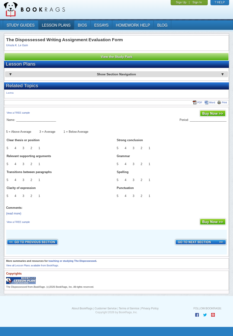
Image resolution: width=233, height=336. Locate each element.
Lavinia (10, 93)
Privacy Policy (150, 308)
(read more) (13, 213)
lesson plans (56, 25)
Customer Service (106, 308)
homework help (133, 25)
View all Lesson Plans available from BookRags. (32, 265)
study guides (21, 25)
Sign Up (181, 2)
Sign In (197, 2)
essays (101, 25)
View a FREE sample (18, 112)
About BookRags (82, 308)
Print (224, 102)
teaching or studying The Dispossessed (72, 261)
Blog (162, 25)
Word (212, 102)
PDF (199, 102)
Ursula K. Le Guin (17, 45)
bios (82, 25)
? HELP (220, 2)
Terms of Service (129, 308)
